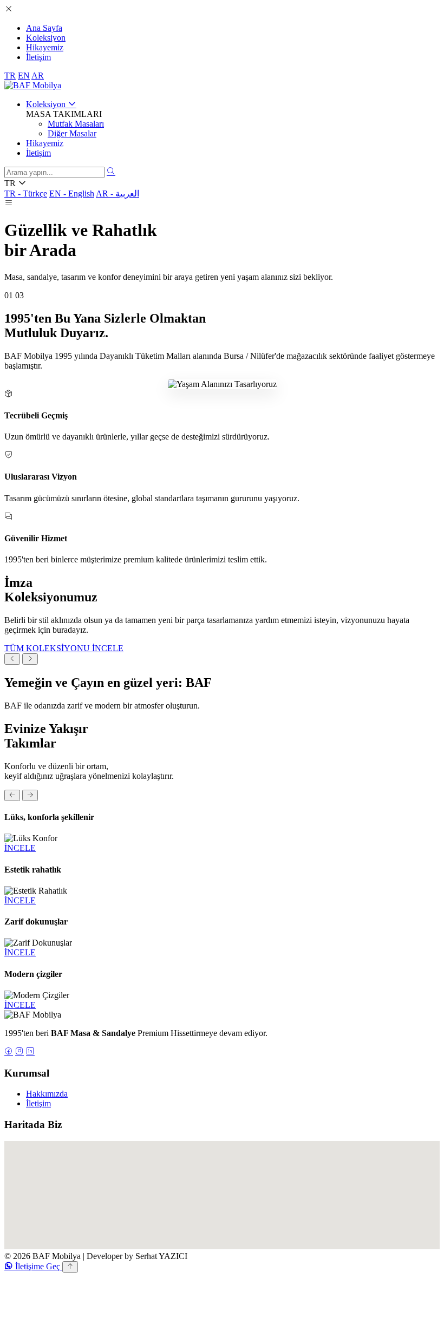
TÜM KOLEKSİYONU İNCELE (63, 648)
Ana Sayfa (44, 27)
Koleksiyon (46, 37)
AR (37, 75)
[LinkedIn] (30, 1052)
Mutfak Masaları (76, 123)
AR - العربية (117, 193)
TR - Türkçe (25, 193)
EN (24, 75)
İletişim (38, 57)
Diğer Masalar (72, 133)
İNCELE (20, 848)
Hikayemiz (44, 47)
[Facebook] (8, 1052)
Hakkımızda (47, 1093)
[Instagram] (19, 1052)
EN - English (71, 193)
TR (10, 75)
